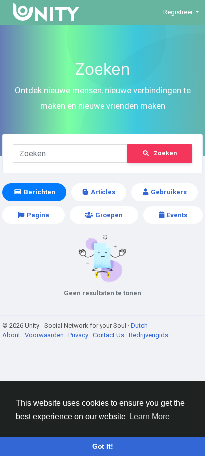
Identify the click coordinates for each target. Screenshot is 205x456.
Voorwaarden (45, 335)
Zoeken (165, 153)
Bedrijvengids (148, 335)
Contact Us (109, 335)
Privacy (79, 335)
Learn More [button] (149, 416)
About (12, 335)
